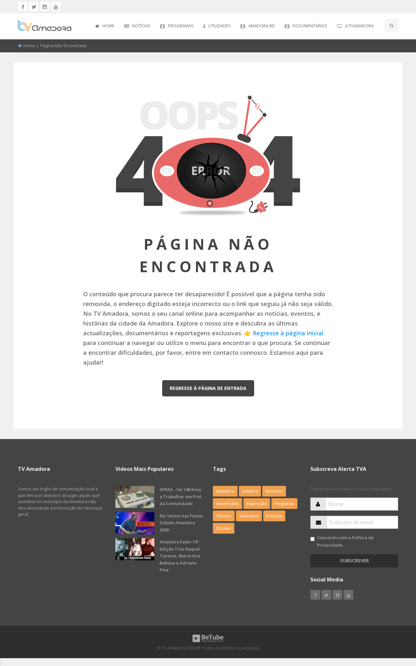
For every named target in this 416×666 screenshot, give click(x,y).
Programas (181, 26)
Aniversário (227, 503)
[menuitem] (104, 26)
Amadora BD (261, 26)
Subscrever (354, 560)
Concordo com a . (345, 541)
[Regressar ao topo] (395, 625)
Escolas (223, 528)
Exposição (257, 503)
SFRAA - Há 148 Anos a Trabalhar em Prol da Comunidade (180, 496)
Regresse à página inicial (288, 333)
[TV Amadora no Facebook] (23, 6)
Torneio (223, 516)
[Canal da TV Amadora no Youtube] (56, 6)
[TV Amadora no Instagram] (45, 6)
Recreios (274, 491)
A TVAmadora (359, 26)
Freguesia (284, 503)
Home (108, 26)
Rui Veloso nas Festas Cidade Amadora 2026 (181, 523)
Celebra (250, 491)
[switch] (312, 539)
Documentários (309, 26)
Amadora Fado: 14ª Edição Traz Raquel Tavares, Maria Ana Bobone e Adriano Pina (180, 556)
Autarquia (249, 516)
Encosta (274, 516)
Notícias (141, 26)
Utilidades (219, 26)
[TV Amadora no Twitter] (34, 6)
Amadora (225, 491)
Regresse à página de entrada (208, 388)
